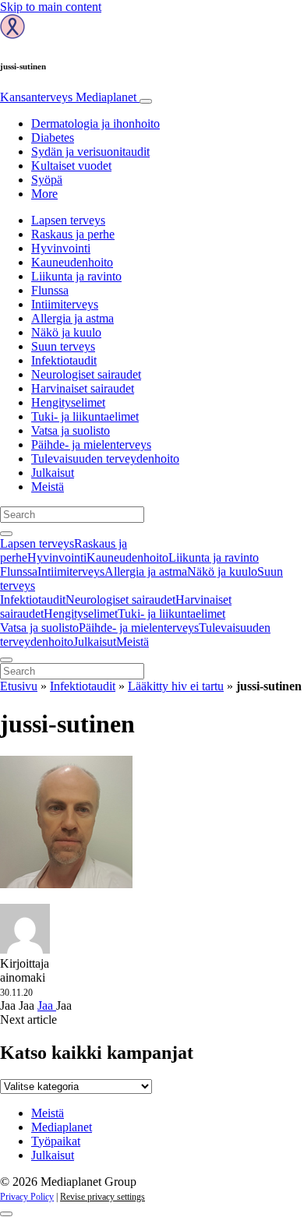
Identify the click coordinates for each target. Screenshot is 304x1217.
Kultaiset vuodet (71, 165)
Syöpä (46, 179)
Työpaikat (55, 1141)
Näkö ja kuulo (66, 332)
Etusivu (18, 686)
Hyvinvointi (60, 248)
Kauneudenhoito (72, 262)
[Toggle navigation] (146, 101)
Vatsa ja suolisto (70, 430)
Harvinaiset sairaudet (82, 388)
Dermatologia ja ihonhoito (95, 123)
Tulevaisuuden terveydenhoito (105, 458)
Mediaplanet (61, 1127)
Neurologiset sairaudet (86, 374)
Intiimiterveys (64, 304)
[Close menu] (6, 660)
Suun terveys (63, 346)
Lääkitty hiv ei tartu (176, 686)
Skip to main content (50, 6)
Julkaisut (52, 472)
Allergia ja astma (72, 318)
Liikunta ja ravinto (76, 276)
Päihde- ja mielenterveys (91, 444)
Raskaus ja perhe (73, 234)
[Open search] (6, 533)
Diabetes (52, 137)
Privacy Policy (27, 1196)
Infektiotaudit (64, 360)
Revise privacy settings (102, 1196)
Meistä (47, 486)
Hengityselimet (68, 402)
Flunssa (50, 290)
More (44, 193)
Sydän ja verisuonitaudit (90, 151)
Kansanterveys (68, 97)
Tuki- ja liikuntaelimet (85, 416)
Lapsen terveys (68, 220)
